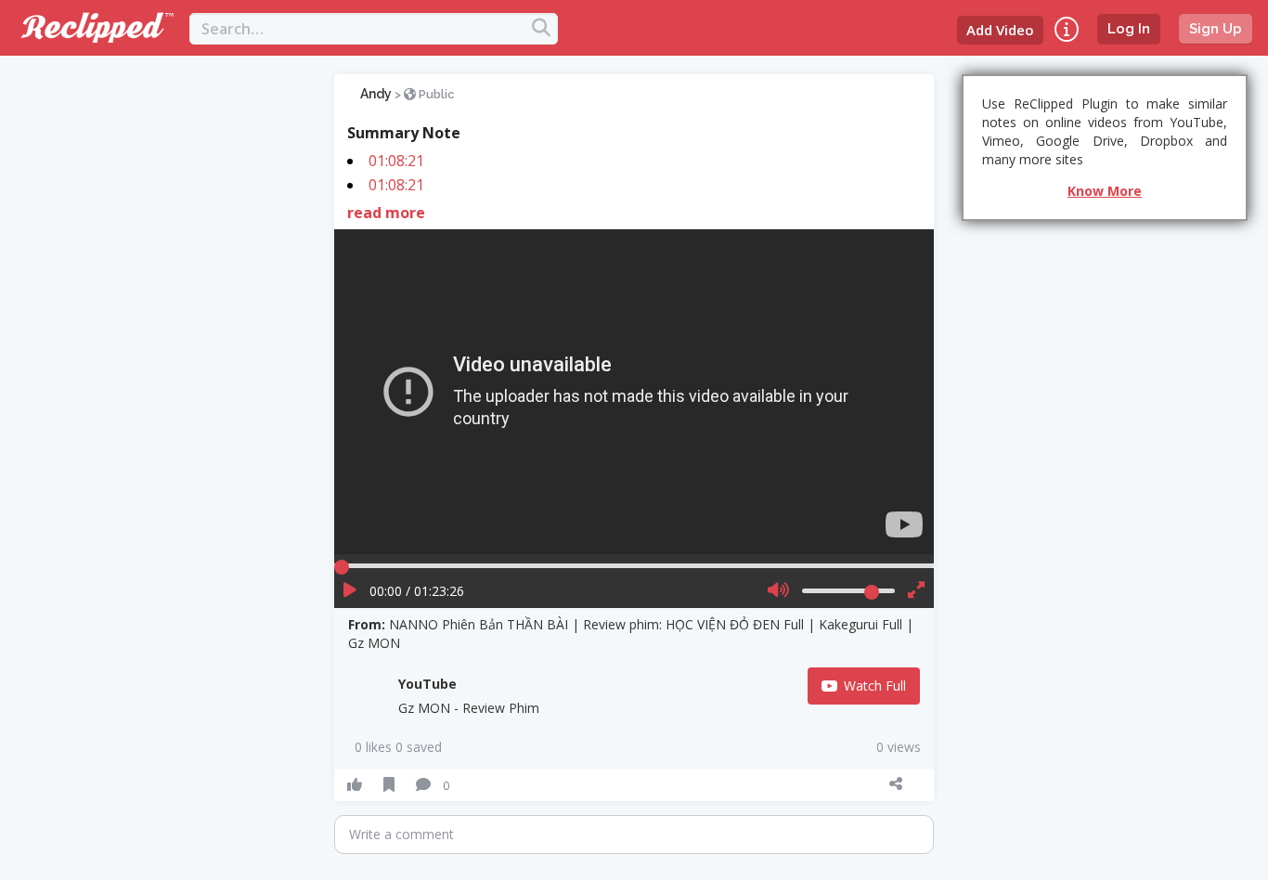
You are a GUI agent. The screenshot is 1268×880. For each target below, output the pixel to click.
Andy (376, 93)
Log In (1128, 28)
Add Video (1000, 29)
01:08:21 (396, 160)
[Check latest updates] (1067, 29)
